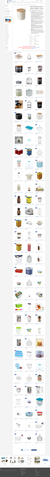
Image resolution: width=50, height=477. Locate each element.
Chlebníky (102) (6, 24)
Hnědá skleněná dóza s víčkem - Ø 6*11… (19, 204)
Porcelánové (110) (7, 30)
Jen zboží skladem (7, 8)
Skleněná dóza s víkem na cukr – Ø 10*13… (40, 156)
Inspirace (4, 470)
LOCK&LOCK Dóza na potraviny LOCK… (29, 168)
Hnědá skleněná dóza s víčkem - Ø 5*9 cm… (19, 216)
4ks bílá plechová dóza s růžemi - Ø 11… (19, 61)
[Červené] (9, 20)
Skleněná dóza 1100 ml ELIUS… (28, 85)
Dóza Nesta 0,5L (37, 418)
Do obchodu (20, 62)
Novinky (6, 9)
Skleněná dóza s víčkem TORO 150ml (39, 335)
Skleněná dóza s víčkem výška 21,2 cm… (29, 61)
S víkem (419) (6, 33)
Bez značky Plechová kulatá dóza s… (39, 168)
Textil (13, 470)
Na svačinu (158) (7, 29)
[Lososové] (8, 22)
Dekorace (11, 470)
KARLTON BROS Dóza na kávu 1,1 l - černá (40, 85)
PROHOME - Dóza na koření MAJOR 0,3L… (19, 430)
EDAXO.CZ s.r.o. (34, 48)
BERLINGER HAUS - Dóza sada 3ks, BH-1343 (20, 156)
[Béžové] (7, 22)
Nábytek (9, 470)
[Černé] (6, 19)
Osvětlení (15, 470)
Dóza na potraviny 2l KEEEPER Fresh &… (29, 335)
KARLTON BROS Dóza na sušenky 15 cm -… (19, 73)
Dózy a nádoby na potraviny (37, 35)
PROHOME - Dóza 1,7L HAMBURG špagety (19, 180)
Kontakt (36, 470)
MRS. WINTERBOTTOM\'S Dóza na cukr (19, 192)
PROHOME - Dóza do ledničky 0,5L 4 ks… (40, 228)
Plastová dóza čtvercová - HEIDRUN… (39, 430)
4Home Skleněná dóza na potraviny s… (29, 192)
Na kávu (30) (6, 26)
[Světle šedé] (6, 22)
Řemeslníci (22, 471)
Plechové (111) (6, 31)
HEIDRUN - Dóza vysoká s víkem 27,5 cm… (30, 311)
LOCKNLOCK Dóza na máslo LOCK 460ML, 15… (40, 299)
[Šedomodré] (8, 20)
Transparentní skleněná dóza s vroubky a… (40, 442)
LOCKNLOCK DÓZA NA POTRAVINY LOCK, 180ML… (31, 418)
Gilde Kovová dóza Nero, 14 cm (18, 109)
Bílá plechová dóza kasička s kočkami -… (19, 347)
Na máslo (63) (6, 25)
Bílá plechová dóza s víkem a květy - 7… (19, 168)
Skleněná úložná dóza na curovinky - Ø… (29, 347)
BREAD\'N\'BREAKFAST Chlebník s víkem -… (40, 61)
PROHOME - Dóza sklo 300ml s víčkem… (29, 430)
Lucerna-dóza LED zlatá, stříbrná (38, 394)
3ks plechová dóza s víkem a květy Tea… (39, 97)
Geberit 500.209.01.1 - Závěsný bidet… (29, 406)
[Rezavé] (10, 20)
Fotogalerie (6, 470)
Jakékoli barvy (6, 18)
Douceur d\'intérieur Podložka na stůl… (19, 406)
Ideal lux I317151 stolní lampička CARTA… (29, 299)
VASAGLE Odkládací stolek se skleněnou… (40, 216)
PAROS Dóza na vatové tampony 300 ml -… (29, 97)
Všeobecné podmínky (38, 472)
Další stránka (34, 449)
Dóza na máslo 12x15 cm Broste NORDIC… (19, 85)
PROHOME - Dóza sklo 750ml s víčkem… (19, 418)
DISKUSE (8, 3)
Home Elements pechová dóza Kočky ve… (29, 216)
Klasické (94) (6, 48)
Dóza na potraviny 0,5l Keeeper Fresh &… (39, 287)
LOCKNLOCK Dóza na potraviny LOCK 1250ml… (20, 287)
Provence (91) (6, 50)
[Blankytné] (8, 19)
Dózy (5, 6)
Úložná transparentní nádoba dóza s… (29, 109)
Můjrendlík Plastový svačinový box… (18, 275)
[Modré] (7, 19)
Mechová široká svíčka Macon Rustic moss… (40, 323)
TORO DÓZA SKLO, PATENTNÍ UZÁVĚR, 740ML (30, 323)
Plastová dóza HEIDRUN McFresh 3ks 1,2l (19, 299)
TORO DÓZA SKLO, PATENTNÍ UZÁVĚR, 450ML (20, 394)
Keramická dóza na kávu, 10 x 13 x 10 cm (39, 109)
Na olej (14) (6, 28)
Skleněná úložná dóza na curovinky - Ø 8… (29, 287)
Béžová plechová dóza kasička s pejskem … (19, 323)
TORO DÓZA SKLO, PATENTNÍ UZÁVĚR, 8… (40, 204)
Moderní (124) (6, 49)
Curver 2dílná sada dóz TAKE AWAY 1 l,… (19, 335)
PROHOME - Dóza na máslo (38, 192)
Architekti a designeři (23, 472)
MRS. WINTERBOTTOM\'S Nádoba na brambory (30, 180)
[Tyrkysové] (10, 19)
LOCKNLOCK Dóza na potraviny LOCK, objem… (30, 275)
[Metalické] (9, 19)
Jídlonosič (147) (6, 44)
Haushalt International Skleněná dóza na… (39, 311)
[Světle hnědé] (6, 20)
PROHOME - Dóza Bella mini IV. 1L (39, 406)
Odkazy (36, 471)
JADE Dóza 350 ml (17, 97)
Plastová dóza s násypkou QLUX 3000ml (29, 73)
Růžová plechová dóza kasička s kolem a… (29, 394)
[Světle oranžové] (9, 22)
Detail (22, 62)
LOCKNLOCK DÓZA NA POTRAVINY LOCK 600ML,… (20, 311)
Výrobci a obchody (23, 470)
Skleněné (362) (6, 32)
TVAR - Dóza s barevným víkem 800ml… (39, 347)
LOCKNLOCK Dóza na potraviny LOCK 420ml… (40, 275)
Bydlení (1, 470)
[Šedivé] (7, 20)
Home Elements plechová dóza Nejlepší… (29, 156)
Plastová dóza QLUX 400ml (28, 442)
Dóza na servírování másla (28, 228)
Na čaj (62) (6, 27)
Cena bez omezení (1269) (8, 10)
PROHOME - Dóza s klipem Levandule (39, 73)
